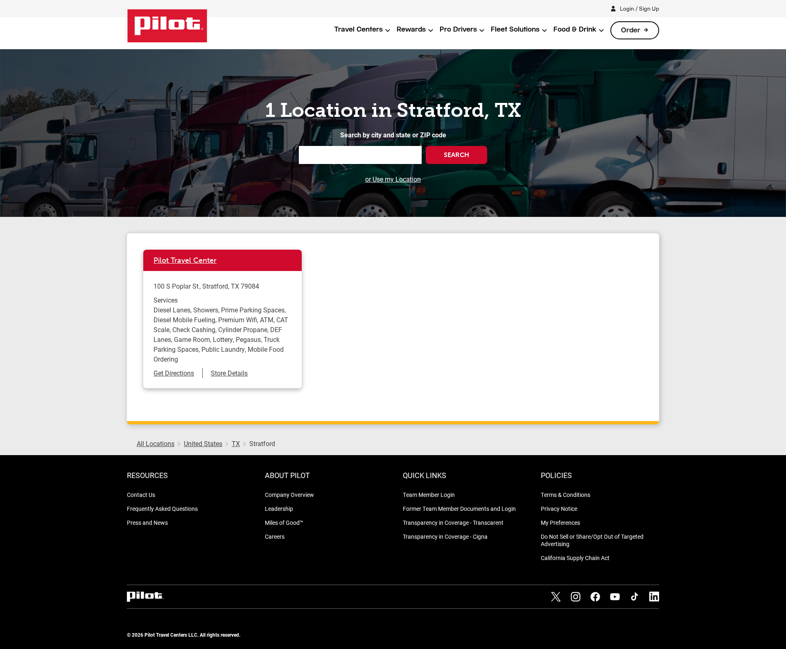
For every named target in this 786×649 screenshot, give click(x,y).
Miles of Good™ (284, 522)
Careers (275, 536)
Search (456, 155)
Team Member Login (429, 495)
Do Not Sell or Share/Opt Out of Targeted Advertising (592, 540)
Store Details (229, 373)
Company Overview (289, 495)
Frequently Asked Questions (162, 508)
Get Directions (174, 373)
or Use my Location (393, 179)
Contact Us (141, 495)
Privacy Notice (559, 508)
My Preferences (560, 522)
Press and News (147, 522)
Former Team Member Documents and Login (459, 508)
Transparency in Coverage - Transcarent (453, 522)
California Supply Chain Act (575, 558)
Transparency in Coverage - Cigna (445, 536)
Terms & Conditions (565, 495)
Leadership (279, 508)
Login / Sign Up (639, 8)
